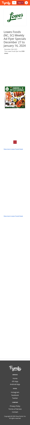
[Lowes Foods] (15, 17)
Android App (15, 384)
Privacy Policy (15, 406)
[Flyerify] (2, 3)
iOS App (15, 381)
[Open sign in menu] (26, 2)
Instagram (15, 392)
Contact (15, 412)
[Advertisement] (15, 70)
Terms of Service (15, 409)
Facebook (15, 395)
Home (15, 378)
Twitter (15, 398)
